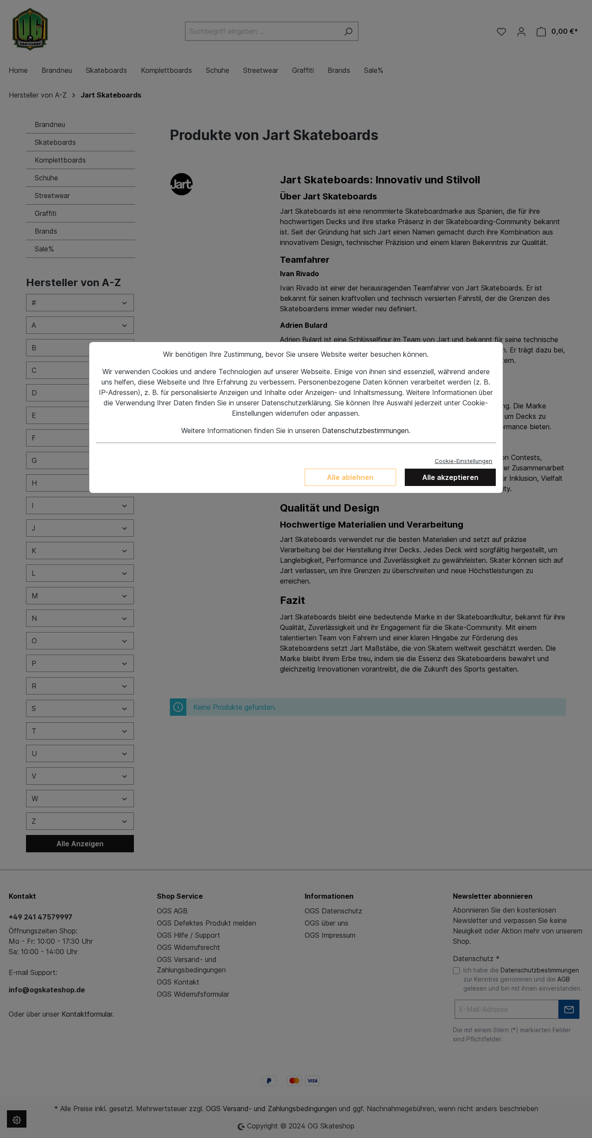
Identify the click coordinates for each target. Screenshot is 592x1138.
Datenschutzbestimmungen (365, 430)
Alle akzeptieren (450, 477)
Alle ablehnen (350, 477)
